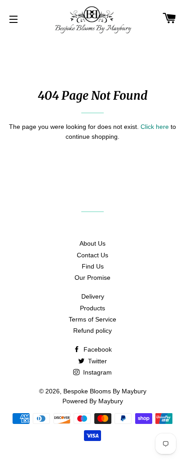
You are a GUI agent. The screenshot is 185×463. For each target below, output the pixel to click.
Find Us (93, 266)
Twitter (96, 361)
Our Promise (92, 277)
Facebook (97, 349)
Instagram (96, 372)
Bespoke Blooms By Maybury (104, 391)
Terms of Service (92, 319)
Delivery (92, 296)
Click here (155, 126)
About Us (92, 243)
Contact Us (92, 255)
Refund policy (92, 330)
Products (92, 308)
